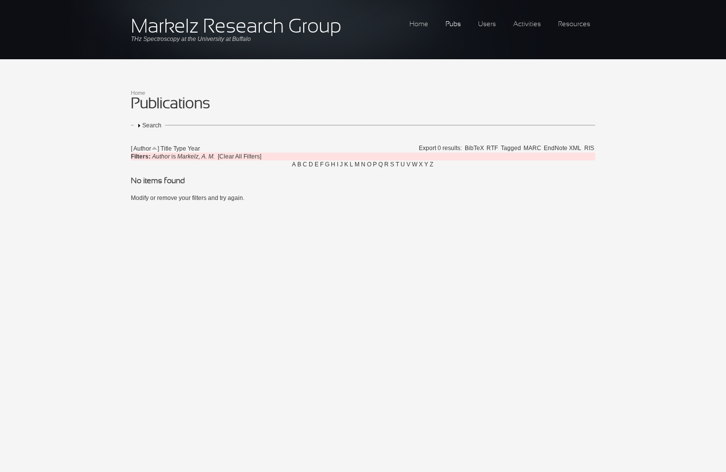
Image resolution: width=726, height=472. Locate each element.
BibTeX (474, 148)
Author (142, 148)
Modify (140, 198)
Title (166, 148)
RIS (589, 148)
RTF (492, 148)
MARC (532, 148)
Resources (574, 24)
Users (487, 24)
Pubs (453, 24)
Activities (527, 24)
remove (167, 198)
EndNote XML (562, 148)
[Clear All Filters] (239, 156)
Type (179, 148)
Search (151, 125)
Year (194, 148)
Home (418, 24)
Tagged (511, 148)
